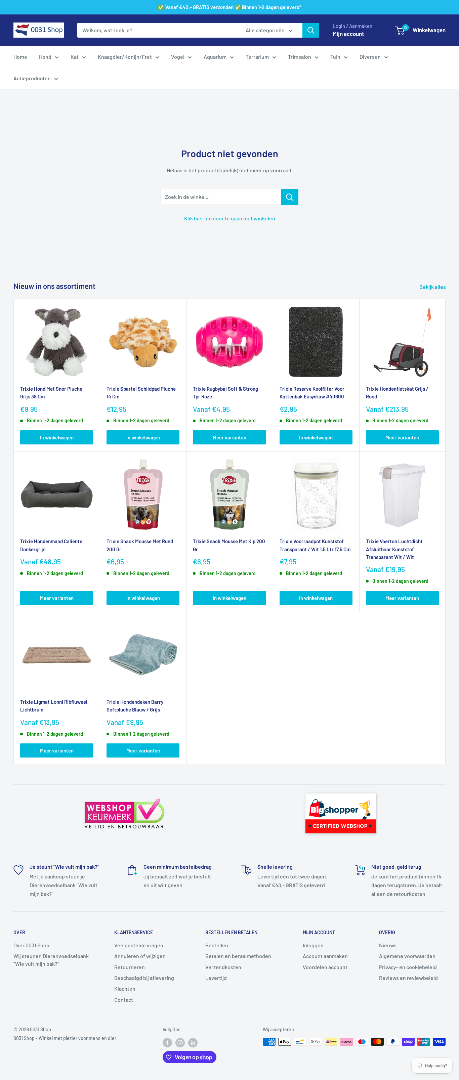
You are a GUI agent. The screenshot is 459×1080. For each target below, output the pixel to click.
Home (20, 56)
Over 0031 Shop (31, 945)
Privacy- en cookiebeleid (408, 967)
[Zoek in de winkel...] (289, 197)
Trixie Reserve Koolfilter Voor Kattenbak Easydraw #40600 (312, 392)
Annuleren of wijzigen (140, 956)
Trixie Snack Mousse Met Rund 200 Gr (140, 545)
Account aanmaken (325, 956)
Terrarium (257, 56)
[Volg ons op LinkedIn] (193, 1042)
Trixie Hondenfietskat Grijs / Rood (397, 392)
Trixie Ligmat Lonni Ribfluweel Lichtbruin (53, 705)
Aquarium (215, 56)
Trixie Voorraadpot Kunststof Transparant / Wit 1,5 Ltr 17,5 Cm (315, 545)
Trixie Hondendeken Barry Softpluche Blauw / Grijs (135, 705)
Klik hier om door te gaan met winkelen (229, 218)
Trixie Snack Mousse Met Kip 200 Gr (229, 545)
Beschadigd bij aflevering (144, 978)
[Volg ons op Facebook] (167, 1042)
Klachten (124, 988)
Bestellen (216, 945)
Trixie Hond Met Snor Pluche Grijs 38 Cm (51, 392)
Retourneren (129, 967)
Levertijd (216, 978)
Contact (123, 999)
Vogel (177, 56)
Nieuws (388, 945)
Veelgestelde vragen (138, 945)
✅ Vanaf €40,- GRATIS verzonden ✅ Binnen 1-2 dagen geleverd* (229, 7)
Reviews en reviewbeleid (408, 978)
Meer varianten (229, 437)
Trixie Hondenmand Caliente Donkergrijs (51, 545)
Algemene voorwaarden (407, 956)
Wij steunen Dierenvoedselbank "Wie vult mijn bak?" (51, 959)
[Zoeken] (310, 30)
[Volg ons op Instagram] (180, 1042)
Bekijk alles (433, 287)
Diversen (370, 56)
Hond (45, 56)
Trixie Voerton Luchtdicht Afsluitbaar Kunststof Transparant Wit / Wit (394, 549)
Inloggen (313, 945)
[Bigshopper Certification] (340, 790)
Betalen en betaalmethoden (238, 956)
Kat (75, 56)
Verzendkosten (223, 967)
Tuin (335, 56)
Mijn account (348, 33)
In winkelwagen (57, 437)
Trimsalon (299, 56)
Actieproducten (32, 78)
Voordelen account (325, 967)
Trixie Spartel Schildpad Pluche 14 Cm (141, 392)
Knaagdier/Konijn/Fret (125, 56)
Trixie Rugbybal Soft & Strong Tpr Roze (225, 392)
